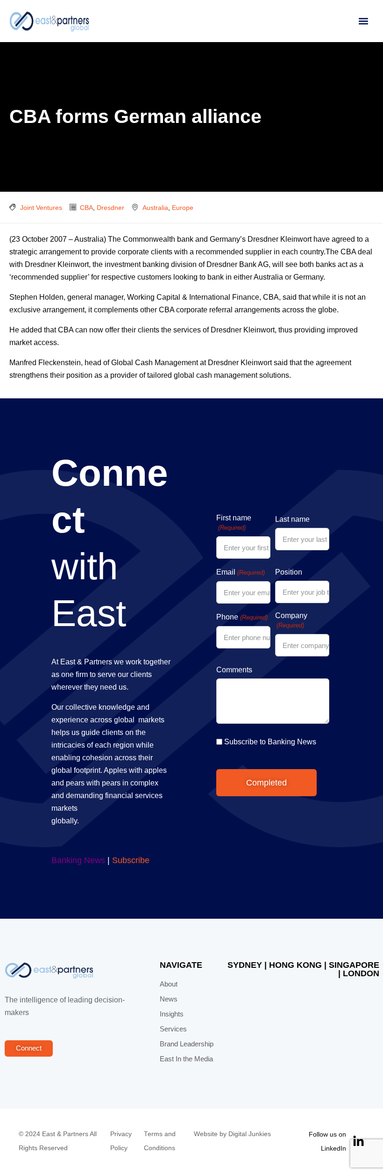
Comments (234, 670)
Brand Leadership (186, 1044)
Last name (292, 519)
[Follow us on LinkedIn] (358, 1141)
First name (233, 522)
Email (240, 572)
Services (173, 1029)
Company (291, 620)
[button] (363, 21)
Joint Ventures (41, 207)
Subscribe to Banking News (270, 742)
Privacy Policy (121, 1141)
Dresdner (110, 207)
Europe (182, 207)
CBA (86, 207)
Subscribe (130, 860)
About (168, 984)
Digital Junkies (249, 1134)
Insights (172, 1014)
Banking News (78, 860)
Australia (155, 207)
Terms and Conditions (160, 1141)
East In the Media (186, 1059)
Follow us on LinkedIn (327, 1141)
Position (288, 572)
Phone (241, 617)
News (168, 999)
